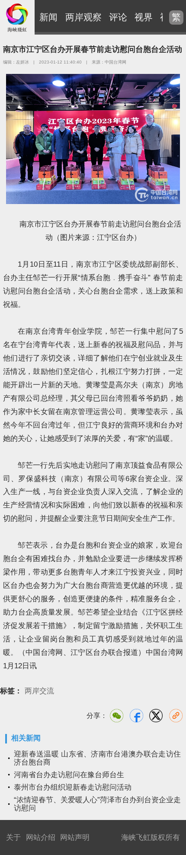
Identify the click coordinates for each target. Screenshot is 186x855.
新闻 (48, 17)
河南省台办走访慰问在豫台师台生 (69, 774)
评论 (118, 17)
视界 (144, 17)
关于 (13, 837)
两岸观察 (83, 17)
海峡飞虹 (17, 17)
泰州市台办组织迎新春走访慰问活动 (72, 787)
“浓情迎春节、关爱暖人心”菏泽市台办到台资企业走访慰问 (97, 803)
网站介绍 (40, 837)
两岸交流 (39, 691)
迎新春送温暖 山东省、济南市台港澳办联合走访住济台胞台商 (97, 758)
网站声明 (75, 837)
